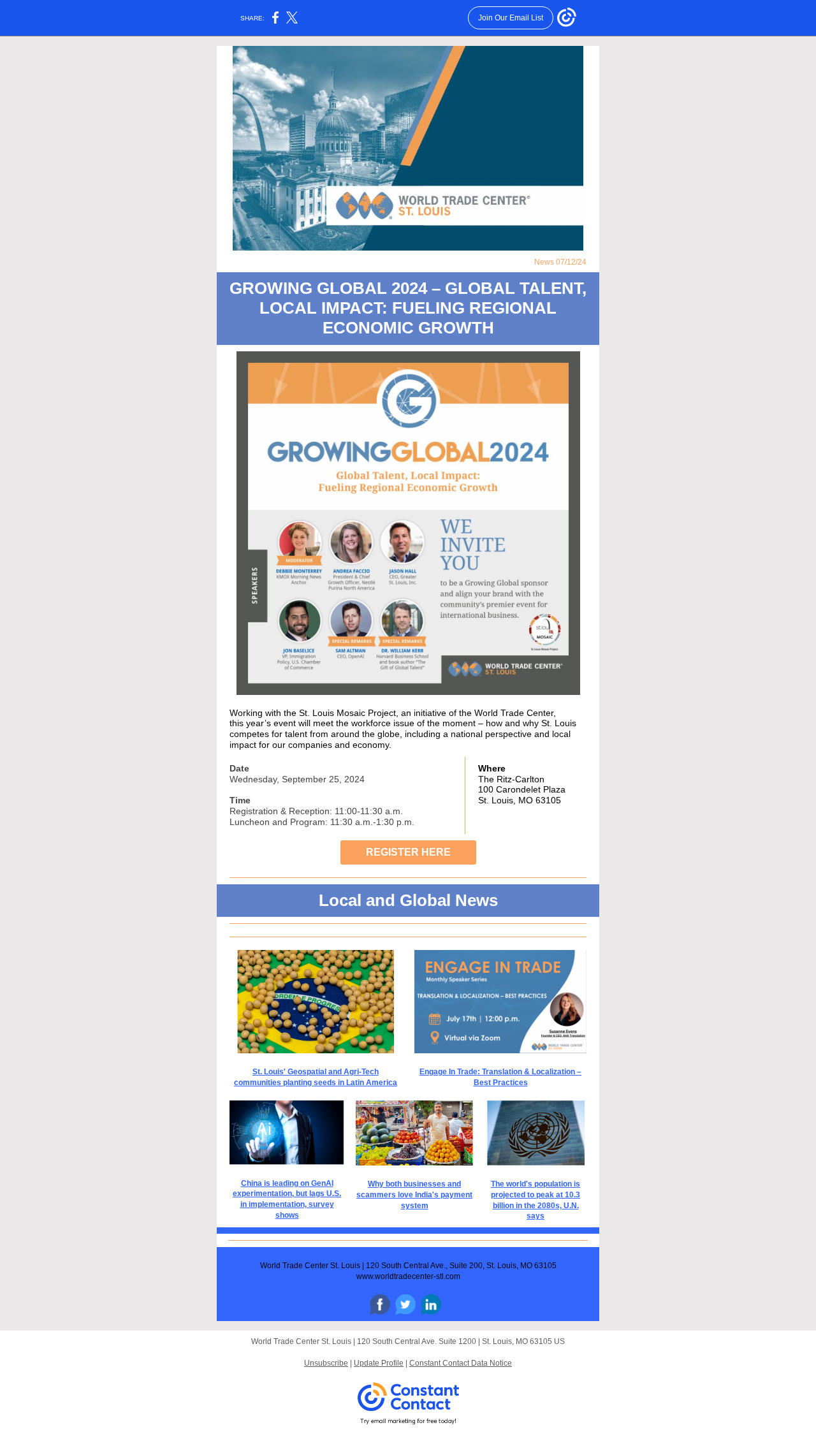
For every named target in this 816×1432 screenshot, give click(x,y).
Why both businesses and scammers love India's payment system (414, 1195)
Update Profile (379, 1363)
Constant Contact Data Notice (460, 1363)
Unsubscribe (326, 1363)
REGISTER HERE (408, 852)
